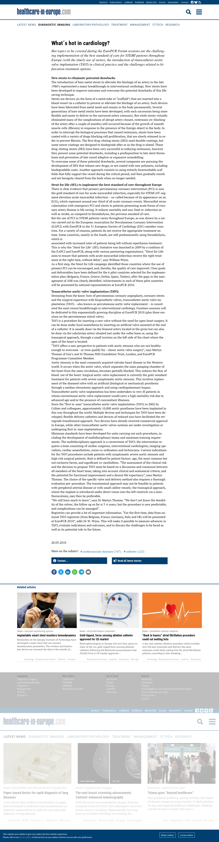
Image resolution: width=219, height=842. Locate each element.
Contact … (62, 560)
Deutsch (103, 2)
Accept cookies (186, 835)
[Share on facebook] (54, 572)
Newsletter (173, 2)
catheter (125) (135, 551)
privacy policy (25, 837)
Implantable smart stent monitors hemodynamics (46, 635)
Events (162, 2)
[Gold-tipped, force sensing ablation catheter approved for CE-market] (109, 610)
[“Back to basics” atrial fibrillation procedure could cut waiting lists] (172, 610)
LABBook (128, 2)
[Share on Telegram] (81, 572)
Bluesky (110, 685)
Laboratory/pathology (91, 24)
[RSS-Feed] (199, 2)
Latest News (26, 24)
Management (140, 24)
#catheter (62, 659)
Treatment (119, 24)
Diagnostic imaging (54, 24)
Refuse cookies (167, 835)
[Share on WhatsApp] (74, 572)
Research (173, 24)
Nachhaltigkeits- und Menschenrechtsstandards (166, 689)
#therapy (134, 659)
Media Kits (151, 2)
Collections (68, 679)
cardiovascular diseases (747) (102, 551)
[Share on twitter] (61, 572)
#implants (72, 659)
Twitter (110, 682)
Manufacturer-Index (72, 689)
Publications (116, 2)
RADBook (139, 2)
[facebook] (192, 2)
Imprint (145, 698)
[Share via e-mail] (88, 572)
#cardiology (29, 659)
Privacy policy (148, 695)
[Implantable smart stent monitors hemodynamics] (47, 610)
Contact (184, 2)
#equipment (124, 659)
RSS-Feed (111, 692)
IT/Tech (157, 24)
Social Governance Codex (154, 692)
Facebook (111, 679)
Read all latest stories (129, 560)
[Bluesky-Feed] (195, 2)
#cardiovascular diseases (45, 659)
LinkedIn (110, 689)
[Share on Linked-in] (67, 572)
